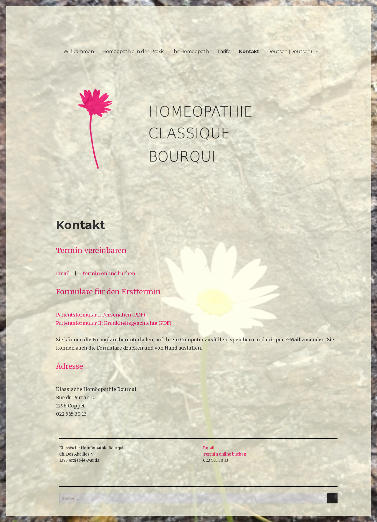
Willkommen (78, 51)
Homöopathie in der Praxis (133, 51)
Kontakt (249, 51)
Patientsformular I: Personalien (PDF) (100, 315)
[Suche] (332, 498)
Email (63, 273)
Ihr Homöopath (190, 51)
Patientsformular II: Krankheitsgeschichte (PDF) (113, 323)
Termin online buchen (108, 273)
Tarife (224, 51)
